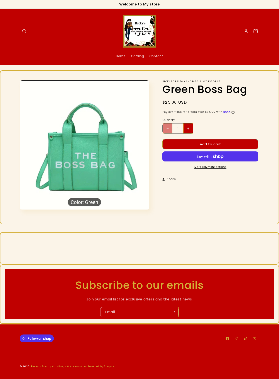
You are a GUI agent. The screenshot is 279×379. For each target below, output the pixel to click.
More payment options (210, 167)
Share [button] (171, 179)
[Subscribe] (174, 312)
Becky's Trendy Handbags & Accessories (59, 366)
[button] (24, 31)
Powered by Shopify (101, 366)
